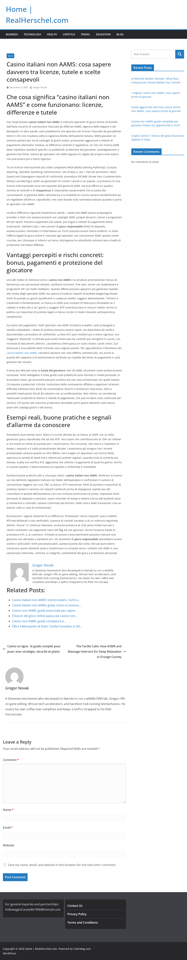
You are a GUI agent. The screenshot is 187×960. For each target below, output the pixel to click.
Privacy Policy (77, 914)
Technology (32, 34)
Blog (120, 34)
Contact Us (75, 906)
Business (12, 34)
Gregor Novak (40, 87)
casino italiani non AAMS (22, 353)
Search (179, 54)
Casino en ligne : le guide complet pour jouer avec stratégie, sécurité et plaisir (34, 649)
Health (52, 34)
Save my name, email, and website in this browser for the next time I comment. (62, 865)
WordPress (9, 953)
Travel (85, 34)
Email (8, 828)
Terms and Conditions (82, 922)
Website (8, 845)
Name (8, 810)
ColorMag (79, 948)
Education (103, 34)
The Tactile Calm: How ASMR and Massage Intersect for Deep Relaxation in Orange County (94, 651)
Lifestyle (69, 34)
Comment (11, 760)
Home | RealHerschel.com (41, 948)
